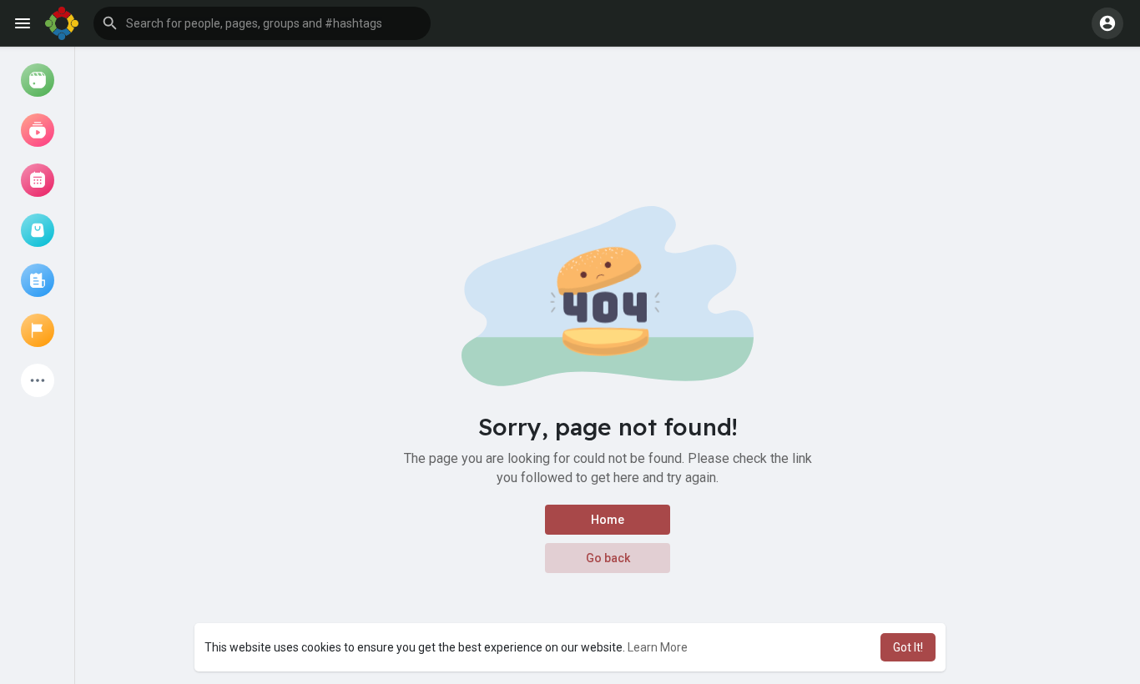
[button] (262, 23)
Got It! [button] (908, 647)
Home (607, 519)
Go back (608, 558)
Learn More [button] (658, 647)
